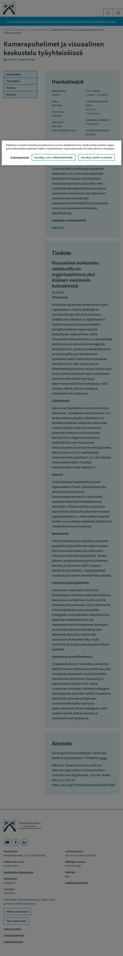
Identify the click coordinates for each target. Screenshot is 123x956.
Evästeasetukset (19, 157)
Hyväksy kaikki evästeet (96, 157)
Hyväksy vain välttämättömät (53, 157)
